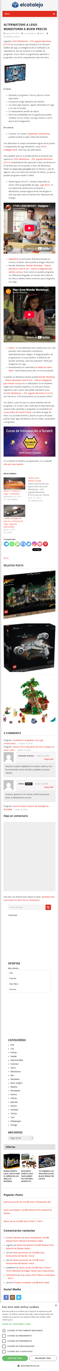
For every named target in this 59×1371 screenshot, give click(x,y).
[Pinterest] (45, 544)
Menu (7, 14)
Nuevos (13, 1094)
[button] (29, 1324)
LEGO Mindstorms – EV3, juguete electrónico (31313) (29, 393)
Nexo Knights (16, 1083)
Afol (12, 1045)
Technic (12, 989)
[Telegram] (6, 544)
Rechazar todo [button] (43, 1358)
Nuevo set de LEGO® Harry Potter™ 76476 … (24, 1221)
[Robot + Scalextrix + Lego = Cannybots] (14, 483)
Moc (12, 1075)
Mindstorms (15, 1071)
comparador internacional (38, 134)
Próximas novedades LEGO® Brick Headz (31, 1282)
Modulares (15, 1079)
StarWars (14, 1110)
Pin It (6, 558)
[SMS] (17, 544)
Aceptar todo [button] (15, 1358)
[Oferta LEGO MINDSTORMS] (40, 489)
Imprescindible (16, 1060)
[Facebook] (23, 544)
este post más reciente (13, 464)
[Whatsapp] (11, 544)
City (11, 973)
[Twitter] (28, 544)
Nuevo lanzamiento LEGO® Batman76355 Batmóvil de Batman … (28, 1211)
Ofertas (13, 1098)
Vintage (13, 1125)
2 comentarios (30, 33)
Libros (13, 1068)
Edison (11, 348)
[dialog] (29, 1336)
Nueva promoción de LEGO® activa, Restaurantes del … (28, 1202)
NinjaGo (13, 1087)
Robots (17, 37)
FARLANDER (11, 1275)
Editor (42, 33)
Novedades (8, 37)
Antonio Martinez (13, 1238)
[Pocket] (39, 544)
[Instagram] (34, 544)
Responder (49, 759)
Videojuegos (15, 1121)
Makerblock (14, 259)
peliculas (14, 1102)
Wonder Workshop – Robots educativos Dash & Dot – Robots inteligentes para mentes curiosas (30, 268)
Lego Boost (45, 185)
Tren (12, 1117)
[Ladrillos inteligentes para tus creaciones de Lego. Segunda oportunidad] (14, 511)
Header (13, 1056)
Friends (12, 978)
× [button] (56, 1305)
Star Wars (13, 984)
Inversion (14, 1064)
